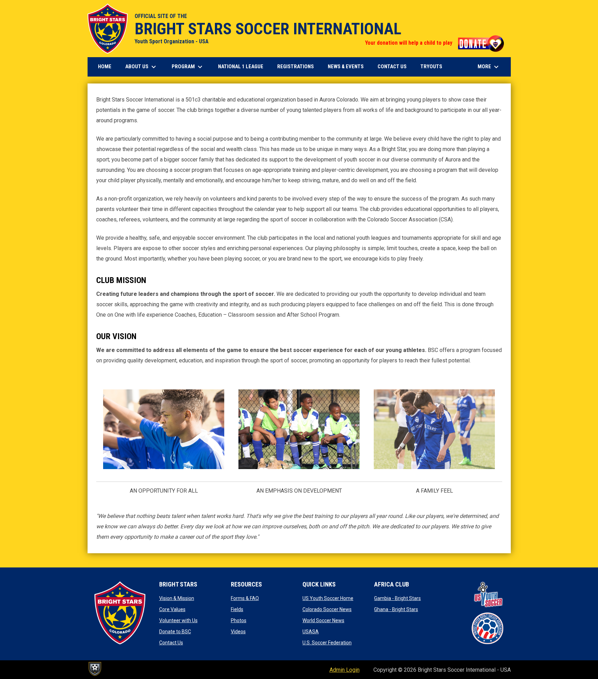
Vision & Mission (176, 598)
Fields (237, 609)
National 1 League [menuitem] (243, 66)
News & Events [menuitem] (346, 66)
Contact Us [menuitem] (392, 66)
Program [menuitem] (188, 67)
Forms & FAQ (245, 598)
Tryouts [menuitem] (433, 66)
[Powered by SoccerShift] (94, 669)
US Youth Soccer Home (327, 598)
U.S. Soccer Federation (327, 642)
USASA (310, 631)
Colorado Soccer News (327, 609)
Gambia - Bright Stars (397, 598)
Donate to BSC (175, 631)
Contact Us (171, 642)
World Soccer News (323, 620)
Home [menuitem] (104, 66)
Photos (238, 620)
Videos (238, 631)
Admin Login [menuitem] (344, 670)
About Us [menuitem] (141, 67)
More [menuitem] (489, 67)
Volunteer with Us (178, 620)
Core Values (172, 609)
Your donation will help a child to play (434, 42)
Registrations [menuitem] (298, 66)
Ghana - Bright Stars (396, 609)
